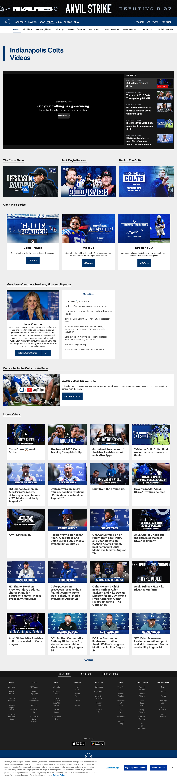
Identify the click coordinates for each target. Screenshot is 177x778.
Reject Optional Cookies (135, 767)
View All (32, 260)
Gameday (120, 717)
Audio (56, 682)
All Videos (34, 687)
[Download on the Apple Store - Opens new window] (79, 744)
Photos (77, 682)
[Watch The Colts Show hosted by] (30, 181)
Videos (163, 691)
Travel (77, 701)
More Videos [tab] (88, 294)
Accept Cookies (158, 767)
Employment (99, 691)
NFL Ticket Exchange (141, 725)
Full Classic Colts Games (34, 719)
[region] (88, 768)
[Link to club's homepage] (7, 21)
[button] (64, 116)
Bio (46, 353)
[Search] (134, 22)
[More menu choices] (83, 22)
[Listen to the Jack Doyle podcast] (88, 181)
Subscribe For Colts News (11, 716)
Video (34, 682)
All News (11, 687)
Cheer (77, 705)
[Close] (173, 768)
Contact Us (99, 687)
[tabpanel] (88, 325)
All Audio (56, 687)
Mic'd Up (34, 705)
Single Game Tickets (142, 703)
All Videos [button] (88, 660)
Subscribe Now (72, 396)
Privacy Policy (59, 775)
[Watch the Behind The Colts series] (146, 181)
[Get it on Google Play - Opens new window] (98, 745)
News (11, 682)
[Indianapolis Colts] (88, 756)
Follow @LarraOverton (27, 353)
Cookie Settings (112, 767)
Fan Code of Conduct (120, 703)
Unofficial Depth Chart (11, 707)
